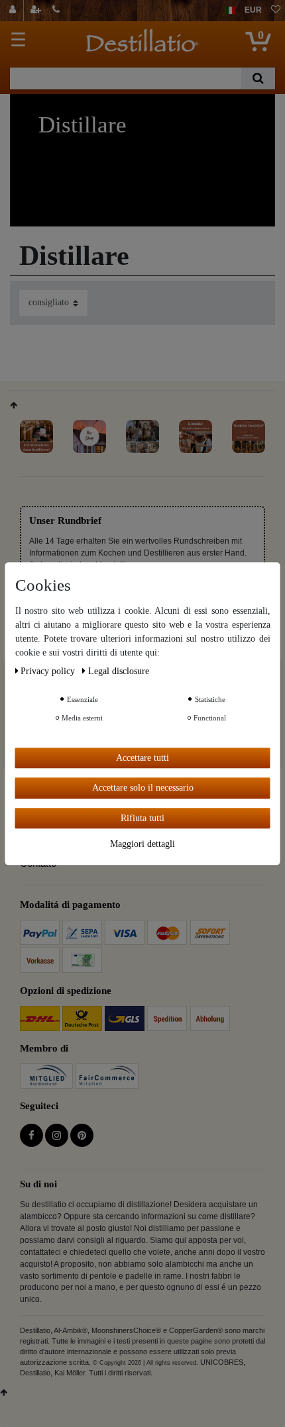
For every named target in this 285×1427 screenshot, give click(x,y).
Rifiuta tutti (142, 818)
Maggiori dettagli (142, 844)
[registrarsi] (37, 10)
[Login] (14, 10)
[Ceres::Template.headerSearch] (258, 78)
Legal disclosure (118, 671)
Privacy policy (49, 671)
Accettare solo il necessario (143, 788)
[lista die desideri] (275, 10)
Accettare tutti (142, 758)
